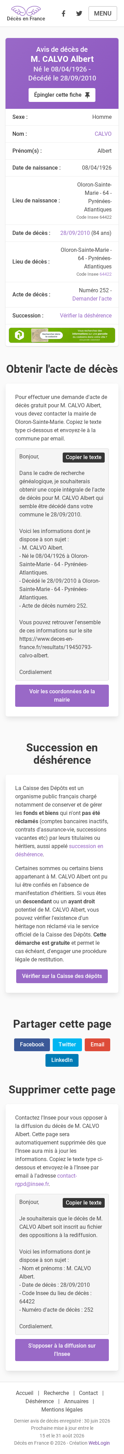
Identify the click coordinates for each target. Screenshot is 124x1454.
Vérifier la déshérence (86, 315)
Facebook (32, 1044)
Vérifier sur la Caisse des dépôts (62, 976)
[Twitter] (79, 13)
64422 (106, 274)
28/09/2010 (75, 233)
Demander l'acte (92, 298)
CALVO (103, 134)
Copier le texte (84, 457)
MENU (103, 13)
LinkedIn (62, 1060)
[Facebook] (63, 13)
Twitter (67, 1044)
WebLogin (99, 1443)
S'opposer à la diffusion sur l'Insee (62, 1349)
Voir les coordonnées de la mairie (62, 695)
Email (97, 1044)
